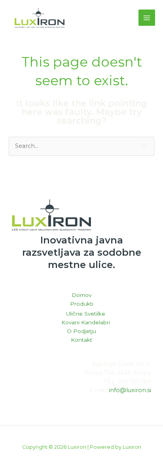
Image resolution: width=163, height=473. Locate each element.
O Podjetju (81, 331)
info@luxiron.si (130, 390)
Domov (81, 295)
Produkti (81, 304)
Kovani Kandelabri (85, 322)
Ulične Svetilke (85, 313)
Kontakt (81, 340)
